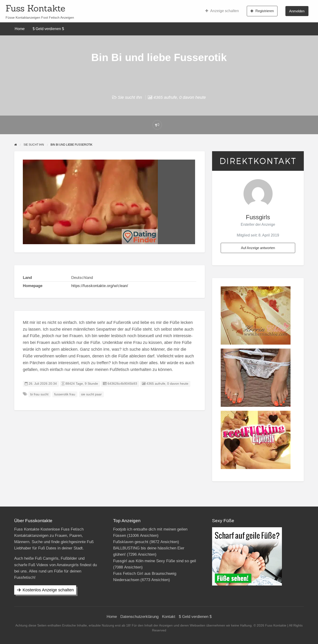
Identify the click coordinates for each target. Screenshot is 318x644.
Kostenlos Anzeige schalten (48, 590)
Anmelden (296, 11)
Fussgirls (258, 217)
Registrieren (264, 11)
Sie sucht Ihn (130, 97)
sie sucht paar (91, 394)
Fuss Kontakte (35, 8)
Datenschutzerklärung (139, 616)
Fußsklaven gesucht (130, 542)
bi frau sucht (39, 394)
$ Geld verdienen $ (48, 29)
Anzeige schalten (224, 11)
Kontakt (168, 616)
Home (20, 29)
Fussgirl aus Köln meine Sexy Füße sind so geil (154, 561)
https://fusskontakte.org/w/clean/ (99, 286)
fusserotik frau (64, 394)
